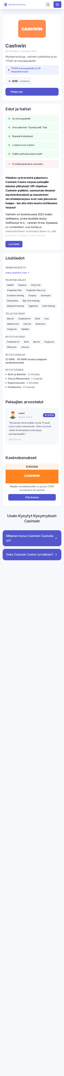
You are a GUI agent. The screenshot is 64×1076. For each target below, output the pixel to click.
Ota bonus (32, 497)
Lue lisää (14, 244)
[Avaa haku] (48, 5)
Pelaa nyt (17, 91)
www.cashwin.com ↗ (17, 272)
